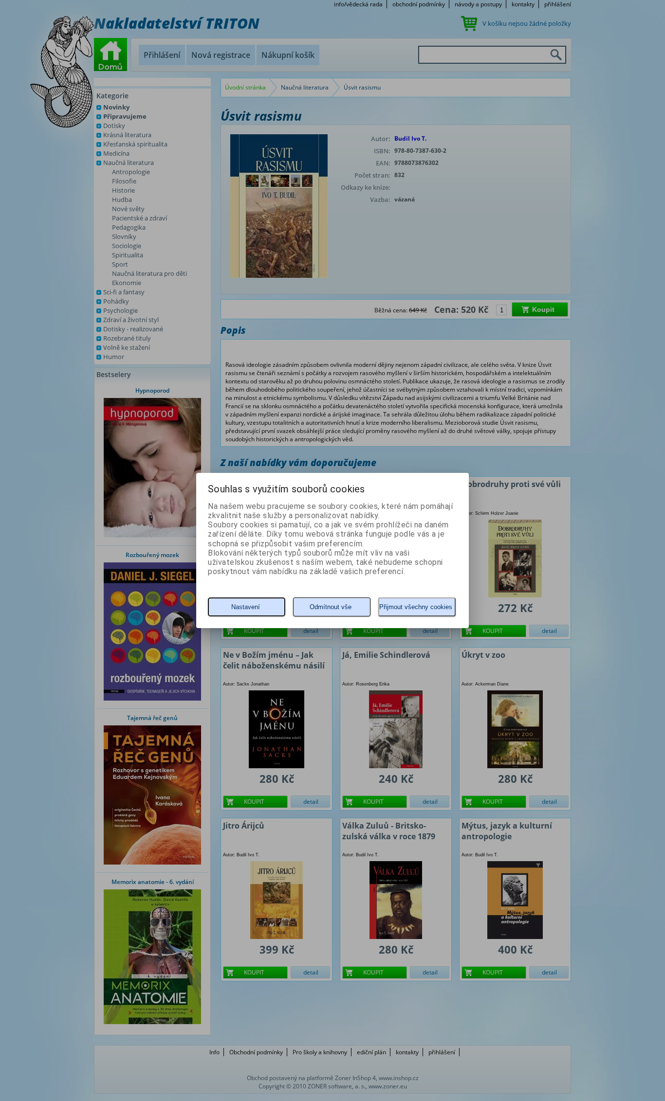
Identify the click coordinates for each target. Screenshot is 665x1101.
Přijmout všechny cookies (415, 607)
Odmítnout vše (330, 607)
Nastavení (245, 607)
